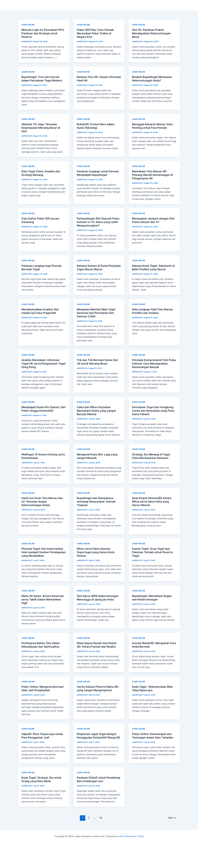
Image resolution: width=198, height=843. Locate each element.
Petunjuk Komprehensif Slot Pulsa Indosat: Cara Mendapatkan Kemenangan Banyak (154, 363)
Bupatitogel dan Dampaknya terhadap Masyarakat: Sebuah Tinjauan (96, 501)
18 (100, 817)
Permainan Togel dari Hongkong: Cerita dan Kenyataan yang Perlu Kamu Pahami (153, 411)
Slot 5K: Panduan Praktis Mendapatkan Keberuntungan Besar (151, 33)
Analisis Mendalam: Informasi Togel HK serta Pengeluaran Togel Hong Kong (43, 363)
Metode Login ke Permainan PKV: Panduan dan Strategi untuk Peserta (42, 33)
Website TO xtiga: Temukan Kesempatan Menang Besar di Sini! (40, 128)
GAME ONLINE (28, 24)
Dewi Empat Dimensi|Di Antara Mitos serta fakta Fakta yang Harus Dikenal (151, 501)
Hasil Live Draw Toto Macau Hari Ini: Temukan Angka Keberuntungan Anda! (42, 501)
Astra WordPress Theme (131, 836)
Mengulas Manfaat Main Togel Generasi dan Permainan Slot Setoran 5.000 (96, 313)
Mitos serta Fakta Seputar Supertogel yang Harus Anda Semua (95, 552)
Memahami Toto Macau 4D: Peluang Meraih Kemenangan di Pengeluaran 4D (152, 175)
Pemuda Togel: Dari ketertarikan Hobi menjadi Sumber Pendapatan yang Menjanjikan (43, 552)
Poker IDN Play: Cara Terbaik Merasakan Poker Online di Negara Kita (95, 33)
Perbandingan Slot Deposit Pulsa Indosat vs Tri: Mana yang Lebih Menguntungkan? (98, 222)
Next (172, 817)
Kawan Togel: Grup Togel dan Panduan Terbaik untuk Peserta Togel (152, 552)
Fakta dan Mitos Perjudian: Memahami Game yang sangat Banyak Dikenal (96, 411)
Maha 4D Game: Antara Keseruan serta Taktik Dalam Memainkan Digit (42, 599)
